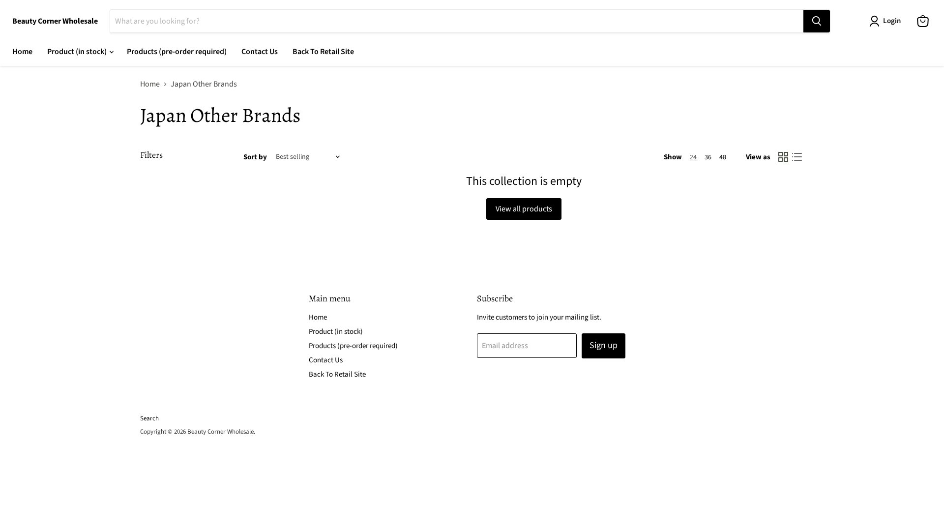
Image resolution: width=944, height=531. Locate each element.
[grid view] (783, 157)
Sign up (604, 345)
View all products (524, 209)
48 (722, 157)
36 (708, 157)
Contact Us (259, 51)
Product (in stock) (77, 51)
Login (892, 21)
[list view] (797, 157)
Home (22, 51)
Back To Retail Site (323, 51)
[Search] (816, 21)
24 (693, 157)
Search (149, 418)
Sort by (255, 157)
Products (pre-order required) (177, 51)
